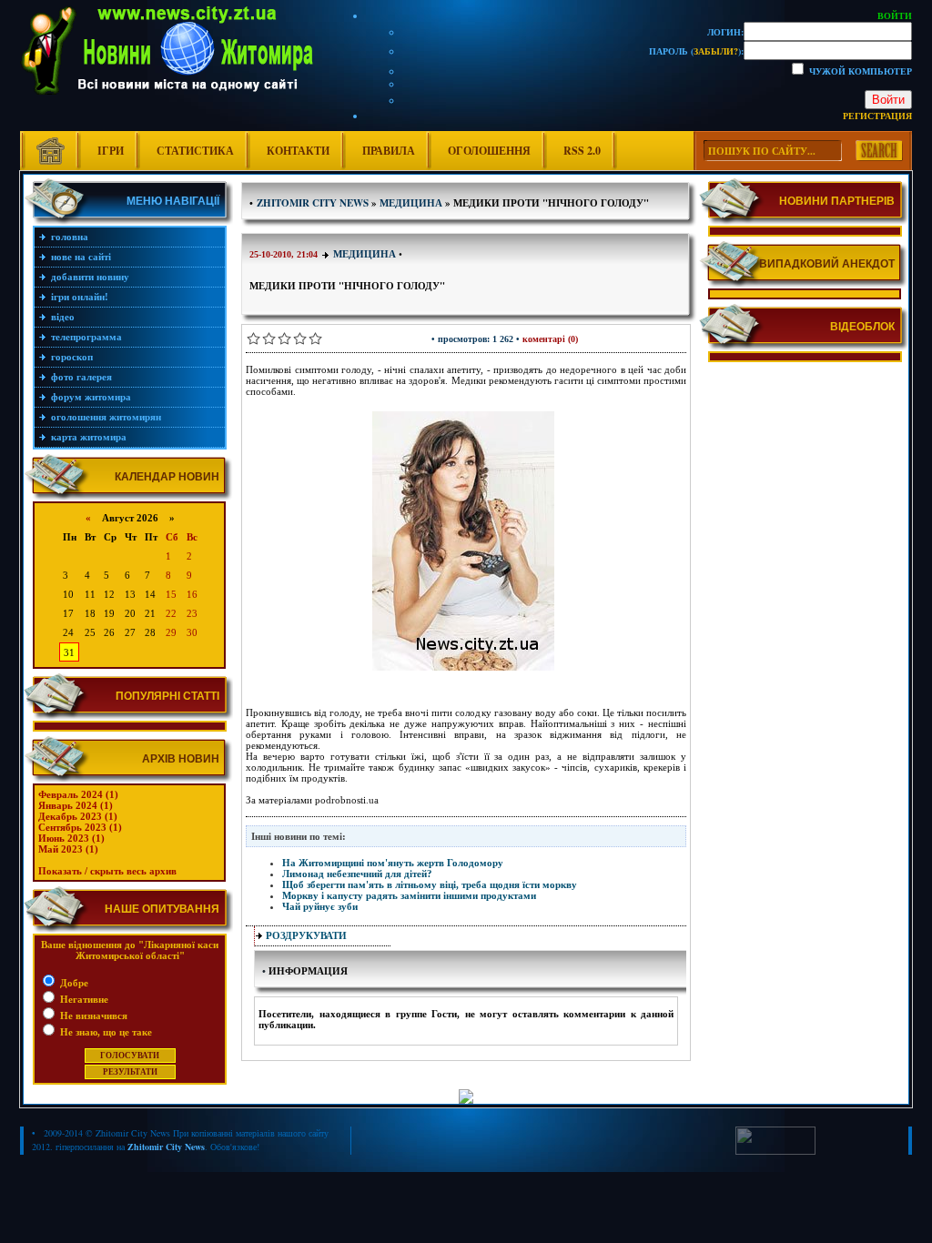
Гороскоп (72, 356)
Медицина (364, 253)
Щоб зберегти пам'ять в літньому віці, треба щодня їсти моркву (429, 884)
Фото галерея (81, 376)
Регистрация (877, 115)
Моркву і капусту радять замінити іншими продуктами (409, 895)
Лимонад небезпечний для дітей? (357, 873)
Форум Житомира (91, 396)
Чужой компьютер (859, 71)
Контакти (298, 150)
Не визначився (92, 1015)
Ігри (110, 150)
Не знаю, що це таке (104, 1031)
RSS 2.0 (582, 150)
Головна (69, 236)
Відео (63, 316)
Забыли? (716, 51)
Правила (388, 150)
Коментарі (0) (550, 339)
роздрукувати (306, 935)
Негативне (82, 999)
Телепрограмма (86, 336)
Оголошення (489, 150)
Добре (72, 982)
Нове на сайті (81, 256)
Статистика (195, 150)
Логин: (725, 31)
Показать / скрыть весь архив (107, 870)
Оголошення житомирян (106, 416)
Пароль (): (696, 51)
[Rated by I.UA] (775, 1151)
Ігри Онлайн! (79, 296)
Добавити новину (90, 276)
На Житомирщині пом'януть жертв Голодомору (392, 862)
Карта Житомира (89, 436)
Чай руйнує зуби (320, 906)
